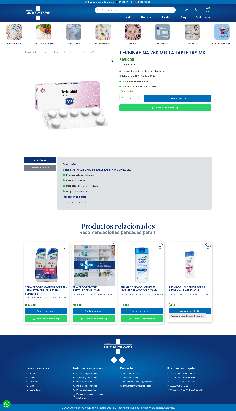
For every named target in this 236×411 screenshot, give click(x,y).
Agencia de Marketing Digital (98, 407)
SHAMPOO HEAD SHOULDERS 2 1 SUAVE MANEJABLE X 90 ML (188, 289)
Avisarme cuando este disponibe (187, 316)
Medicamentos (38, 52)
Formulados (51, 52)
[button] (112, 61)
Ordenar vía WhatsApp (167, 107)
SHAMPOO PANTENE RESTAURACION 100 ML (86, 289)
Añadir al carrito (177, 98)
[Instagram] (122, 360)
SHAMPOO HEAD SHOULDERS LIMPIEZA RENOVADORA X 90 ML (140, 289)
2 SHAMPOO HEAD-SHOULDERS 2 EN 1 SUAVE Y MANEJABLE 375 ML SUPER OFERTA (46, 290)
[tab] (40, 160)
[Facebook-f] (114, 360)
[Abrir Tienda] (150, 17)
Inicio (27, 52)
